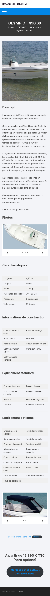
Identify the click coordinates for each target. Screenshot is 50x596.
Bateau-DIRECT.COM (14, 4)
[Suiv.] (41, 252)
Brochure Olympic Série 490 (19, 537)
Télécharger (37, 537)
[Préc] (8, 252)
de (25, 252)
